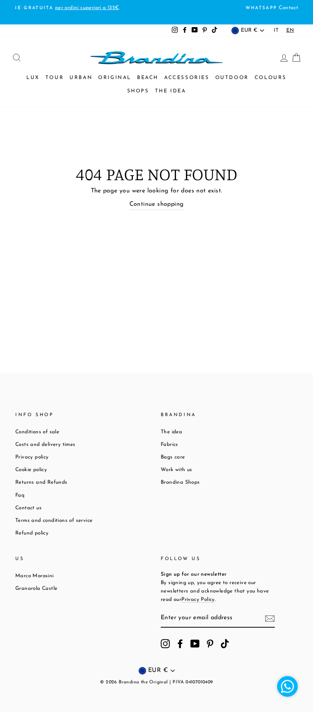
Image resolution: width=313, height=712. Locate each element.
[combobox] (290, 30)
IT (276, 30)
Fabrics (169, 444)
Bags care (173, 457)
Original (114, 77)
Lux (33, 77)
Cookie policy (31, 469)
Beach (147, 77)
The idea (170, 91)
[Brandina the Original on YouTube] (195, 643)
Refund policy (31, 533)
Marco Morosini (34, 575)
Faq (19, 495)
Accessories (187, 77)
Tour (54, 77)
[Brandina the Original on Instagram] (165, 643)
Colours (271, 77)
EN (290, 30)
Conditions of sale (37, 431)
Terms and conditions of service (53, 520)
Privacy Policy (198, 599)
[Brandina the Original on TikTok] (224, 643)
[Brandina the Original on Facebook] (180, 643)
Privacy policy (32, 457)
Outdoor (232, 77)
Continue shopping (156, 204)
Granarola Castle (36, 588)
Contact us (28, 507)
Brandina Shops (180, 482)
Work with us (176, 469)
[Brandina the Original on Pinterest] (210, 643)
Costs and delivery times (45, 444)
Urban (80, 77)
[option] (276, 30)
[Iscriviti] (270, 618)
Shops (138, 91)
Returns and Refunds (41, 482)
